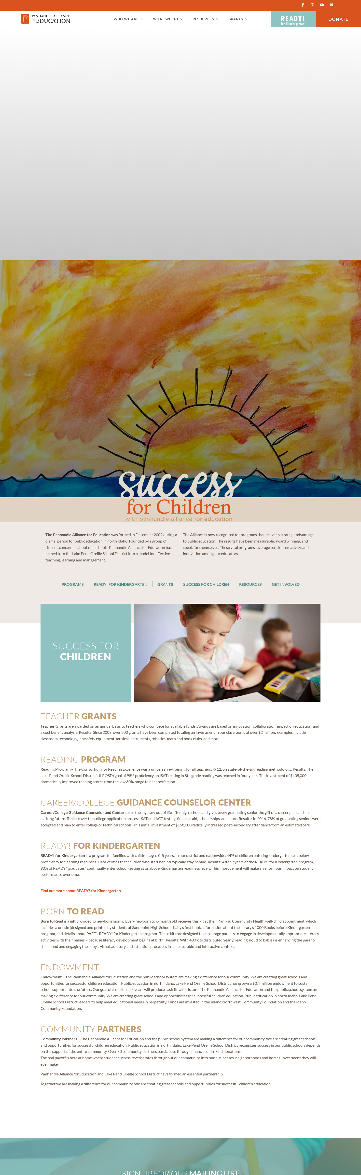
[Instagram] (312, 5)
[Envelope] (331, 5)
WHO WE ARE (126, 19)
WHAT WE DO (165, 19)
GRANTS (235, 19)
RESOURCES (203, 19)
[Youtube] (322, 5)
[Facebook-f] (302, 5)
